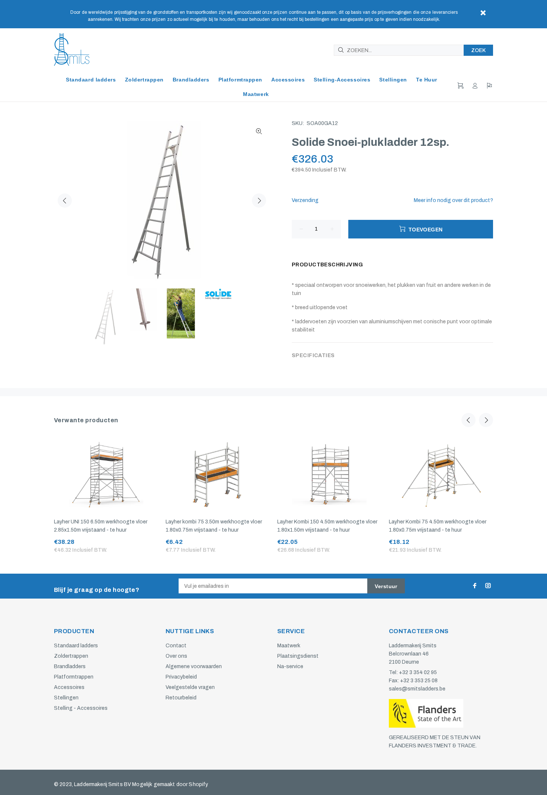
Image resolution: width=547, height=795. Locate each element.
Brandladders (70, 666)
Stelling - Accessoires (81, 708)
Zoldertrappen (71, 656)
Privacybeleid (181, 677)
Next (259, 200)
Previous (65, 200)
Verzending (305, 200)
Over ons (176, 656)
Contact (176, 645)
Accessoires (69, 687)
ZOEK (478, 50)
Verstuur (386, 586)
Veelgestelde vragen (190, 687)
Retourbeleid (181, 698)
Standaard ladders (76, 645)
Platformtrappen (73, 677)
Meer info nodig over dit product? (453, 200)
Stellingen (66, 698)
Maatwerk (288, 645)
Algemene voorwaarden (194, 666)
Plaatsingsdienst (298, 656)
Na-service (290, 666)
